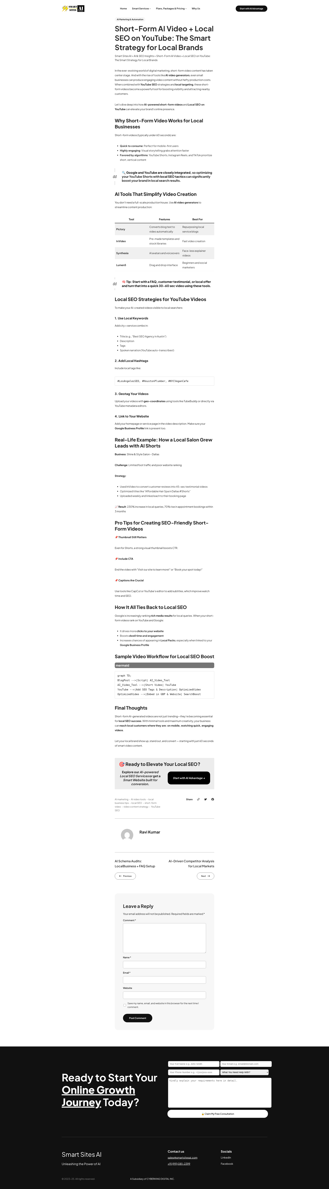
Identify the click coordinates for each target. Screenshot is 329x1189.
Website (127, 987)
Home (123, 8)
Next (203, 876)
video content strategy (136, 806)
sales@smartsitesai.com (182, 1157)
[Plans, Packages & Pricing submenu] (186, 8)
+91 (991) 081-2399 (179, 1163)
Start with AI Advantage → (189, 778)
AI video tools (138, 799)
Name (127, 957)
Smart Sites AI (82, 1154)
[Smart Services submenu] (150, 8)
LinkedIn (226, 1157)
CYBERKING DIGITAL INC (160, 1178)
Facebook (227, 1163)
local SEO (136, 802)
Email (126, 972)
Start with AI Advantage (251, 8)
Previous (127, 876)
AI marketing (121, 799)
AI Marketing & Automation (130, 19)
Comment (129, 920)
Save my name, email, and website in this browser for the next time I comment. (163, 1005)
